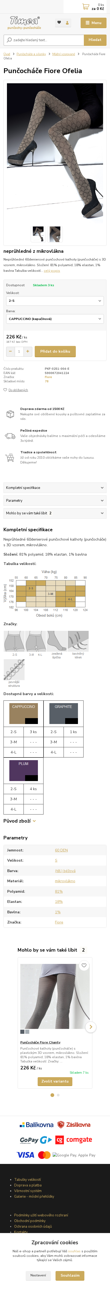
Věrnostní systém (28, 1191)
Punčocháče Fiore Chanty (40, 1042)
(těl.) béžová (65, 870)
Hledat (95, 39)
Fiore (48, 377)
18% (59, 901)
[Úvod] (24, 23)
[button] (52, 1095)
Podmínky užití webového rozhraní (41, 1215)
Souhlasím (70, 1275)
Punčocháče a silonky (31, 54)
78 (47, 381)
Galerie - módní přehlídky (34, 1196)
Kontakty (21, 1232)
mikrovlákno (65, 881)
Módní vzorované (63, 54)
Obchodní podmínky (30, 1221)
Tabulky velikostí (27, 1179)
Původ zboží (16, 821)
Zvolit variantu (55, 1081)
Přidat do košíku (55, 351)
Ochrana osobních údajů (33, 1226)
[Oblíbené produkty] (59, 22)
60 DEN (61, 850)
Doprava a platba (28, 1185)
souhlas (74, 1251)
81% (59, 891)
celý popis (52, 271)
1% (58, 912)
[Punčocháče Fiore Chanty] (55, 999)
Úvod (6, 54)
